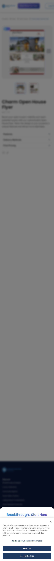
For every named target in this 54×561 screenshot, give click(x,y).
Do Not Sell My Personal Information (27, 541)
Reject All (27, 548)
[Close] (51, 522)
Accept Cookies (27, 556)
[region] (27, 539)
